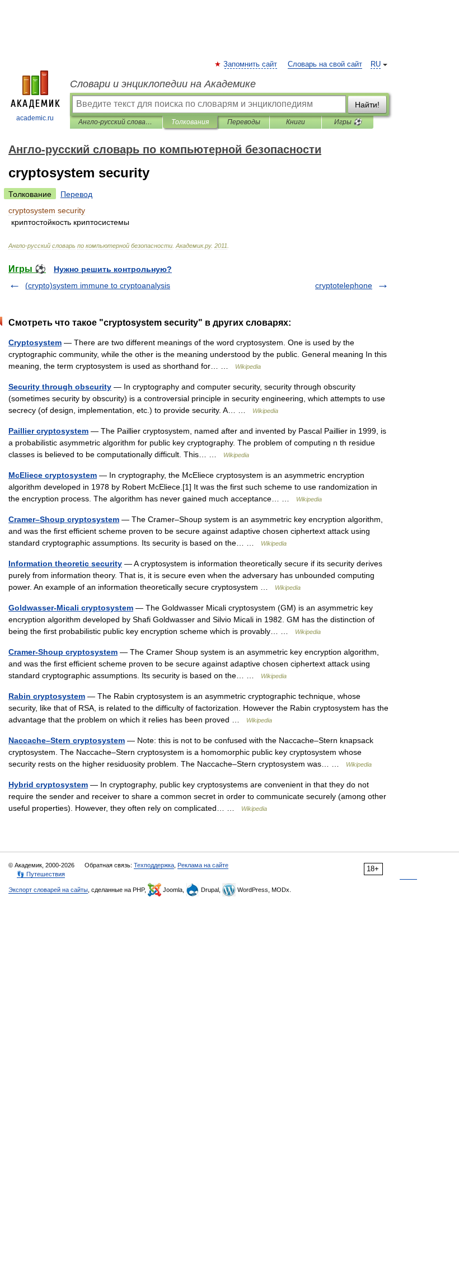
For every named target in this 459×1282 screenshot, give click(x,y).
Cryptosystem (35, 342)
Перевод (76, 194)
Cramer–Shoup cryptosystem (63, 519)
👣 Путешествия (41, 874)
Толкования (190, 122)
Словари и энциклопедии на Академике (163, 84)
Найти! (367, 104)
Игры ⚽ (348, 122)
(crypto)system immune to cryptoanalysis (97, 285)
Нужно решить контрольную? (113, 269)
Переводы (243, 122)
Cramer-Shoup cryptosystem (63, 651)
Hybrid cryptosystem (48, 784)
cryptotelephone (343, 285)
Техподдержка (154, 865)
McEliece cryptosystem (52, 475)
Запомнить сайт (250, 64)
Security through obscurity (59, 386)
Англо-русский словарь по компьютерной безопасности (116, 122)
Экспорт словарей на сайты (48, 889)
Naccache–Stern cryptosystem (66, 740)
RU (376, 64)
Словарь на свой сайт (325, 64)
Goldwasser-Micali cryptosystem (70, 607)
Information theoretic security (65, 563)
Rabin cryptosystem (46, 696)
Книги (295, 122)
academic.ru (35, 118)
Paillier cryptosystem (48, 430)
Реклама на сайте (202, 865)
